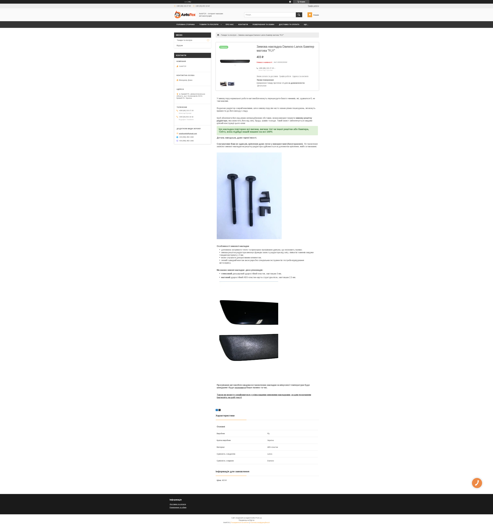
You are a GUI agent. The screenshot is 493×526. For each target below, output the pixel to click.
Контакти (243, 24)
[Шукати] (299, 14)
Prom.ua (259, 518)
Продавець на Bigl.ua (246, 520)
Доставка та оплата (289, 24)
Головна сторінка (185, 24)
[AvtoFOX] (185, 18)
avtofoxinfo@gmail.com (188, 133)
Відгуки (180, 45)
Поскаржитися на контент (240, 522)
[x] (220, 410)
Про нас (230, 24)
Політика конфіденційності (260, 522)
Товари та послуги (208, 24)
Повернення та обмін (263, 24)
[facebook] (217, 410)
